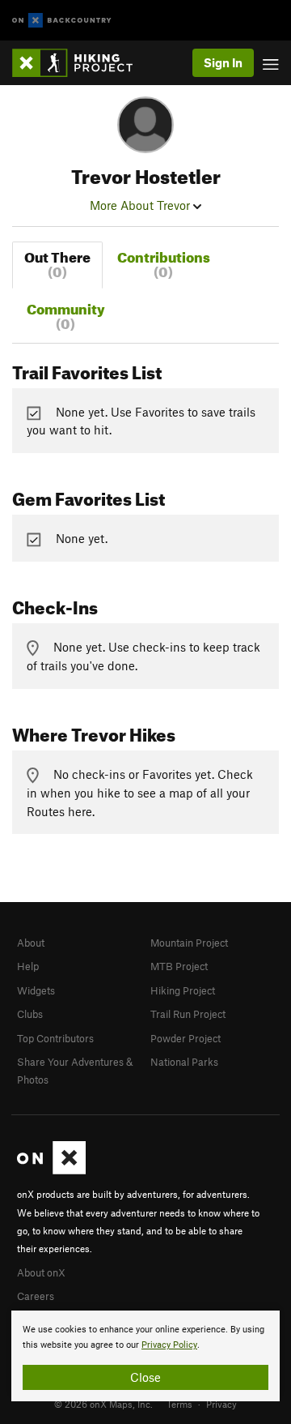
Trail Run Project (188, 1013)
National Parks (184, 1061)
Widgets (36, 990)
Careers (35, 1295)
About (30, 942)
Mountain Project (189, 942)
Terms (179, 1403)
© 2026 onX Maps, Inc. (103, 1403)
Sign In (223, 62)
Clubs (30, 1013)
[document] (145, 1356)
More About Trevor (141, 205)
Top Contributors (55, 1038)
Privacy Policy (169, 1345)
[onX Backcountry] (62, 20)
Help (28, 966)
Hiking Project (182, 990)
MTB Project (179, 966)
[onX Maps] (51, 1170)
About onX (41, 1272)
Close (145, 1377)
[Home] (80, 63)
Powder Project (185, 1038)
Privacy (221, 1403)
